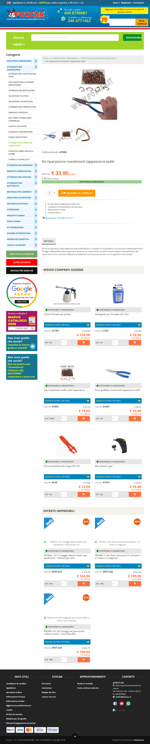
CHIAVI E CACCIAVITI (17, 126)
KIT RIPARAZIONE (15, 227)
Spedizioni (11, 688)
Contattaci (138, 2)
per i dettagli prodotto (59, 218)
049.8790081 (75, 13)
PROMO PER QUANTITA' (18, 239)
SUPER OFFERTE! (21, 262)
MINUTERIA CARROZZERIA (19, 61)
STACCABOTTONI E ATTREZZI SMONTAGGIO (21, 83)
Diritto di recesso (14, 714)
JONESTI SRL (118, 682)
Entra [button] (115, 2)
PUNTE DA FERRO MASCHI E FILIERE (20, 152)
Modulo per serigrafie (16, 718)
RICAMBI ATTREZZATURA (18, 233)
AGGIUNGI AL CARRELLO (79, 193)
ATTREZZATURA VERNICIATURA (22, 107)
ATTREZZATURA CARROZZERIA (14, 68)
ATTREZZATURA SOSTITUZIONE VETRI (22, 75)
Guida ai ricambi (85, 683)
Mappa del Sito (49, 692)
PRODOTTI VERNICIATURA (19, 171)
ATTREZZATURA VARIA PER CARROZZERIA (20, 144)
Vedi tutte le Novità (22, 254)
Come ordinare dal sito (88, 688)
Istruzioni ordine (14, 692)
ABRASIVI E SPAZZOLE (18, 112)
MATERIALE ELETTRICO (17, 203)
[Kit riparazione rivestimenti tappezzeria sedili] (93, 94)
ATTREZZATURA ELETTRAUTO (14, 184)
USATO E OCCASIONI (16, 245)
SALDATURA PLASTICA (18, 96)
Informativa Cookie (15, 701)
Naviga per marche (21, 270)
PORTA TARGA (13, 221)
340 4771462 (79, 20)
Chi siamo (46, 683)
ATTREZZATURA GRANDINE (20, 165)
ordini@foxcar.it (123, 697)
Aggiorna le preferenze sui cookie (18, 707)
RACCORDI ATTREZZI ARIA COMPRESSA (19, 119)
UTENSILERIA (13, 209)
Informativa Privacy (15, 696)
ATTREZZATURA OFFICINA (19, 177)
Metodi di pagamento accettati (21, 723)
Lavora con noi (49, 696)
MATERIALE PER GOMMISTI (19, 191)
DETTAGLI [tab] (49, 241)
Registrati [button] (126, 2)
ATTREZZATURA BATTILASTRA (21, 90)
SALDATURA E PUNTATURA (20, 101)
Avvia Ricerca (134, 37)
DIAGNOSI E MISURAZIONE (20, 131)
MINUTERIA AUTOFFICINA (19, 197)
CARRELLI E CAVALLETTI (18, 159)
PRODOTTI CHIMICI (16, 215)
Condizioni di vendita (16, 683)
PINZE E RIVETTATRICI (17, 137)
